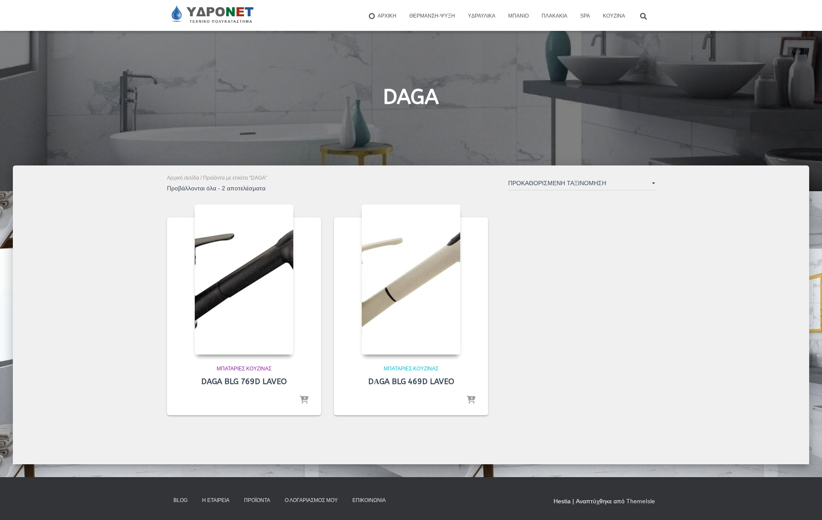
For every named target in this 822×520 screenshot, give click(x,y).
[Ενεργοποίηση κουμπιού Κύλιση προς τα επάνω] (805, 503)
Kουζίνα (614, 16)
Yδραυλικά (481, 16)
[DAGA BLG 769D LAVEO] (244, 279)
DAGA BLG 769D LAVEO (244, 381)
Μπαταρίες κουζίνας (244, 369)
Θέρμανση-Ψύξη (432, 16)
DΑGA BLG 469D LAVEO (411, 381)
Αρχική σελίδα (183, 178)
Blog (180, 500)
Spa (585, 16)
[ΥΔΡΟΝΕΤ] (211, 15)
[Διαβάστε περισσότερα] (304, 400)
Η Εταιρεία (215, 500)
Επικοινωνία (369, 500)
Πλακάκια (554, 16)
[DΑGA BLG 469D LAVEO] (411, 279)
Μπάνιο (518, 16)
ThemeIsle (640, 501)
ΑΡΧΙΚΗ (387, 16)
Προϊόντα (257, 500)
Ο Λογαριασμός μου (311, 500)
